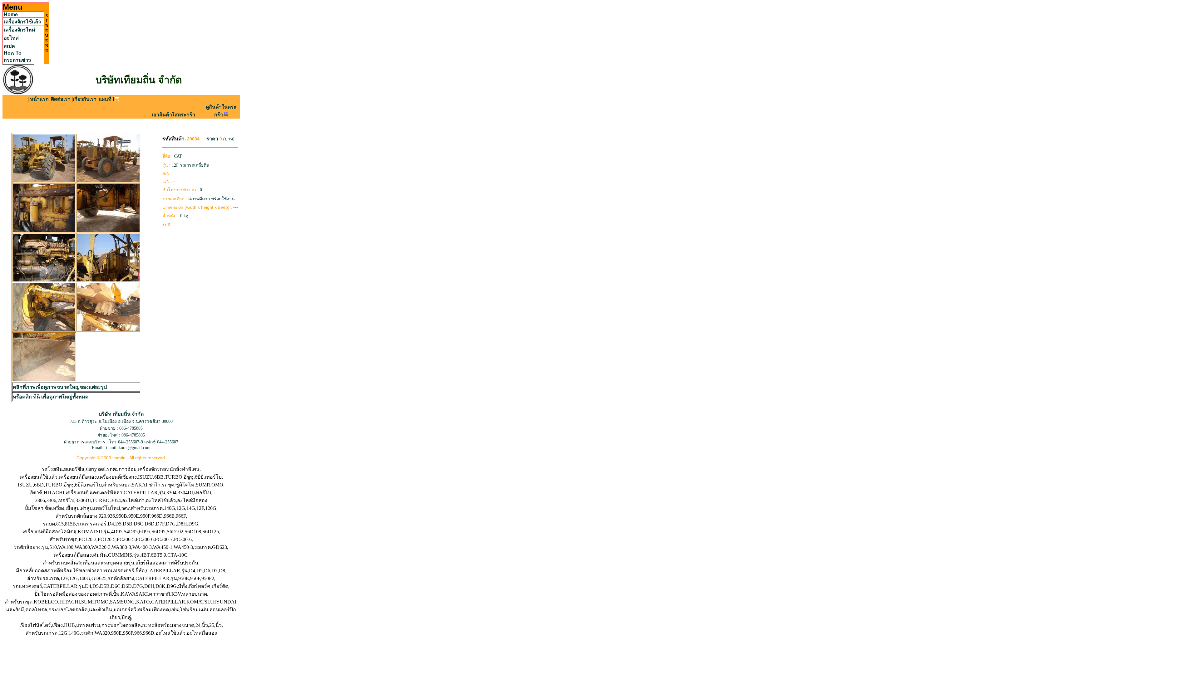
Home (11, 14)
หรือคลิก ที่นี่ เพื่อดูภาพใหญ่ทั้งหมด (50, 396)
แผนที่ (105, 99)
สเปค (9, 46)
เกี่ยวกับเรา (84, 99)
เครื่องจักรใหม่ (19, 29)
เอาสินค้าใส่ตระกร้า (173, 114)
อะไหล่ (11, 38)
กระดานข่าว (17, 60)
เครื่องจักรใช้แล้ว (22, 21)
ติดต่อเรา (61, 99)
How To (13, 53)
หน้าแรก (39, 99)
